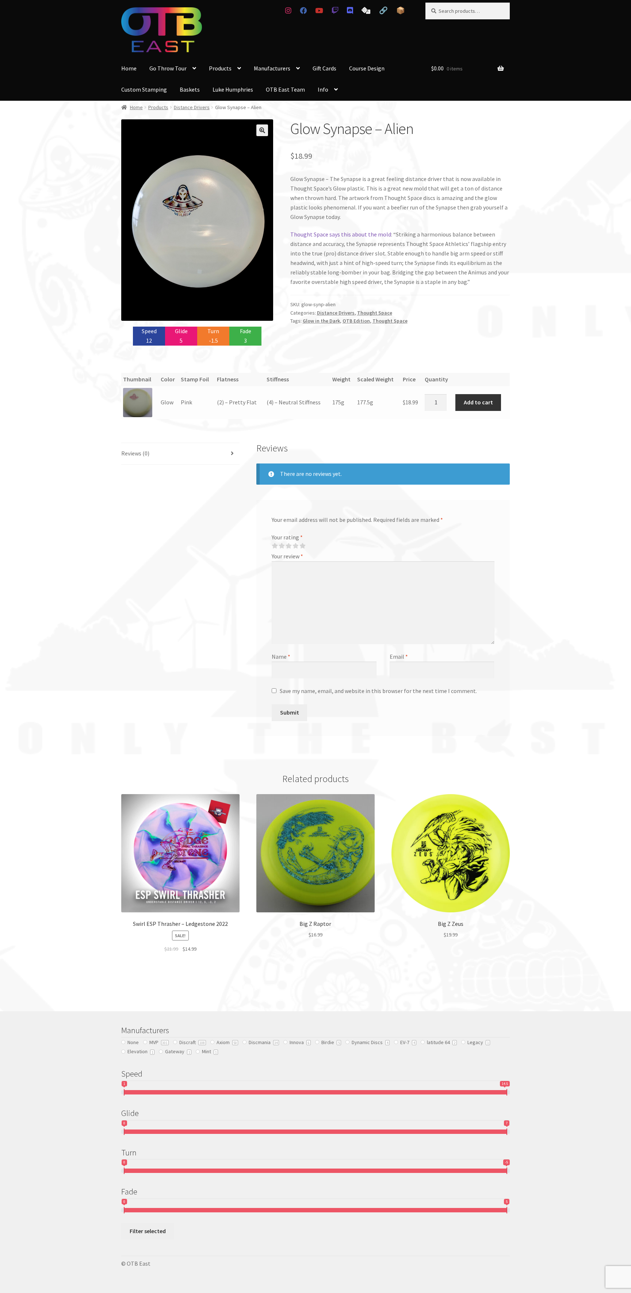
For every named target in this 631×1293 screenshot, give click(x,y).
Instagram (288, 10)
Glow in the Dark (321, 321)
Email (399, 656)
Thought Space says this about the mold (340, 234)
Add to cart (478, 402)
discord (350, 10)
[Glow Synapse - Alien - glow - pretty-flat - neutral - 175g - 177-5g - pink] (140, 402)
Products (220, 68)
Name (281, 656)
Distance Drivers (192, 107)
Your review (287, 556)
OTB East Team (285, 89)
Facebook (303, 10)
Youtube (318, 10)
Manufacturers (272, 68)
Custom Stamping (144, 89)
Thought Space (374, 312)
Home (129, 68)
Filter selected (148, 1231)
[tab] (180, 454)
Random (366, 10)
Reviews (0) (135, 453)
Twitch (335, 10)
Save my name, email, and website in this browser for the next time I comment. (378, 690)
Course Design (367, 68)
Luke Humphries (233, 89)
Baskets (190, 89)
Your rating (287, 537)
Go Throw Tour (168, 68)
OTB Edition (356, 321)
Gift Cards (324, 68)
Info (323, 89)
